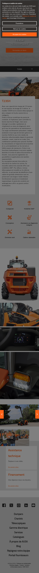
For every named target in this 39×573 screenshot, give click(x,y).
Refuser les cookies (19, 29)
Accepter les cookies (19, 34)
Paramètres (19, 23)
